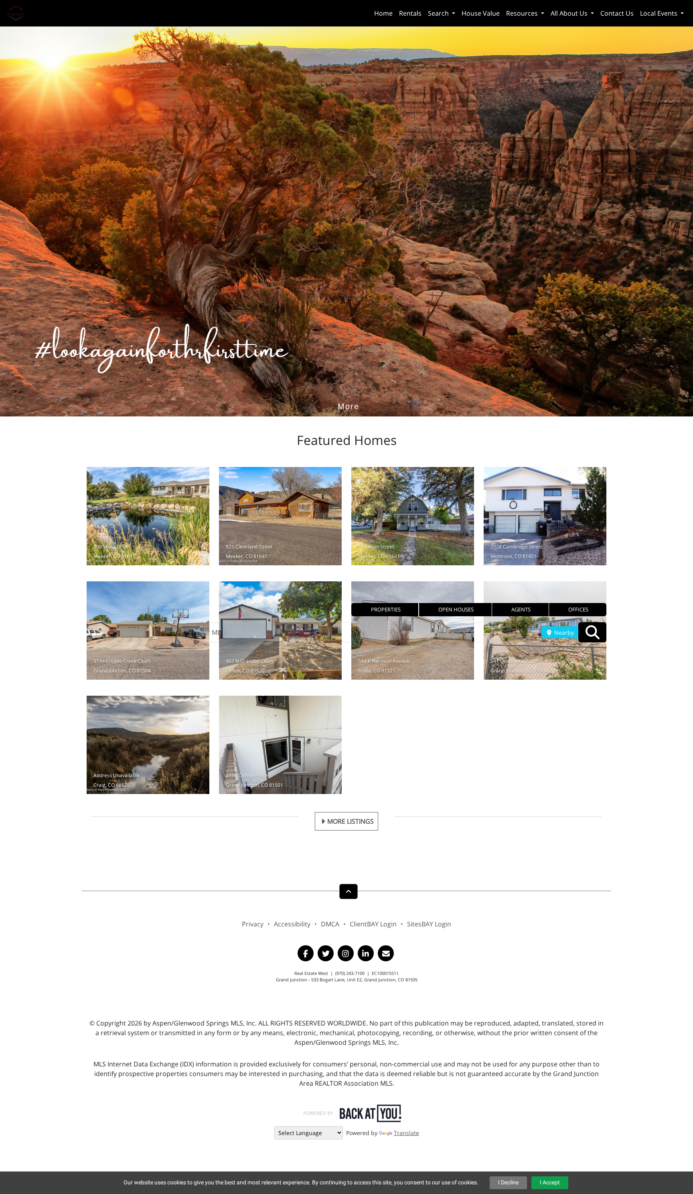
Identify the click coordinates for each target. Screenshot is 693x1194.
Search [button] (439, 13)
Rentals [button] (410, 13)
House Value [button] (481, 13)
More (348, 394)
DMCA (330, 924)
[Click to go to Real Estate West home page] (19, 12)
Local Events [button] (659, 13)
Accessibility (292, 924)
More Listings (350, 821)
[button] (385, 609)
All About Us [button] (570, 13)
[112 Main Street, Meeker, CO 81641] (412, 516)
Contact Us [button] (617, 13)
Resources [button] (522, 13)
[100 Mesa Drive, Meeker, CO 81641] (148, 516)
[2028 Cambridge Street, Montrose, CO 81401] (545, 516)
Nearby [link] (563, 632)
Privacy (252, 924)
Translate (406, 1133)
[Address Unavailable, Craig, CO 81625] (148, 745)
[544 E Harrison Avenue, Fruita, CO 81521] (412, 630)
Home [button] (383, 13)
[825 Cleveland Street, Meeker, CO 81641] (280, 516)
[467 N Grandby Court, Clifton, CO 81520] (280, 630)
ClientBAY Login (373, 924)
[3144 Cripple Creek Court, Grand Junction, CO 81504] (148, 630)
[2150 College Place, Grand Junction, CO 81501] (280, 745)
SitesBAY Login (429, 924)
